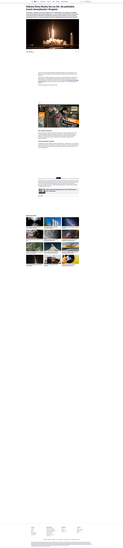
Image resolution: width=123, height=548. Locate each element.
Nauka (53, 1)
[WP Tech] (37, 1)
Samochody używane (80, 530)
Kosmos (48, 1)
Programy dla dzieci (49, 533)
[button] (84, 1)
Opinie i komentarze (64, 1)
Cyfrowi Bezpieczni (33, 533)
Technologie (42, 1)
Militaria (57, 1)
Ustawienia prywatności (75, 539)
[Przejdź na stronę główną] (32, 2)
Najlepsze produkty (64, 531)
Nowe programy (48, 535)
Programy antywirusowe (49, 532)
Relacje (78, 532)
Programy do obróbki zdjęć (49, 528)
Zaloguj (88, 1)
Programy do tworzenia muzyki (50, 529)
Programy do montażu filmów (50, 531)
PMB (31, 51)
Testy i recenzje (64, 529)
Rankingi (63, 530)
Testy (77, 528)
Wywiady (78, 531)
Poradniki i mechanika (80, 529)
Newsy (62, 528)
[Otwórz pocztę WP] (81, 1)
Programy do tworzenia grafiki (50, 534)
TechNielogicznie (33, 534)
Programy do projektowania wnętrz (51, 530)
